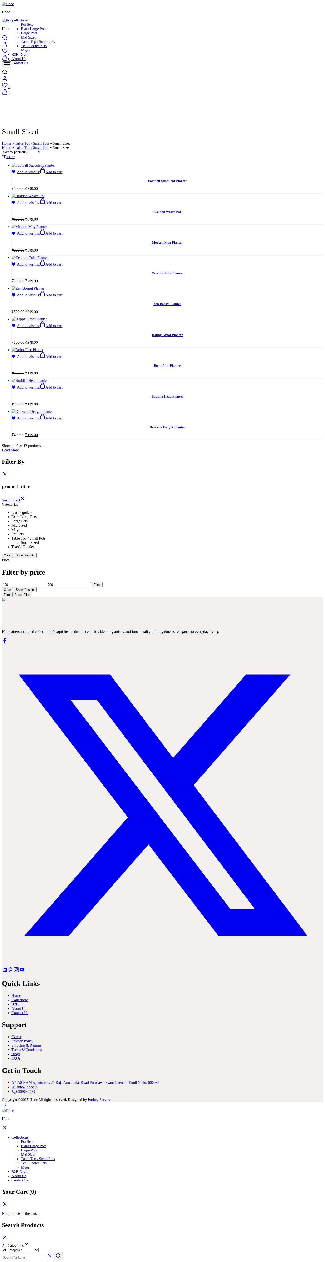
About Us (18, 59)
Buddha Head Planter (167, 396)
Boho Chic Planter (167, 366)
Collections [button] (19, 20)
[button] (51, 172)
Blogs (15, 1054)
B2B (15, 1004)
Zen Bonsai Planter (167, 304)
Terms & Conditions (26, 1050)
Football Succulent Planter (167, 181)
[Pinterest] (10, 971)
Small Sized (11, 500)
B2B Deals (19, 54)
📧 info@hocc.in (24, 1087)
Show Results (25, 555)
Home (6, 143)
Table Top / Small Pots (38, 42)
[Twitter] (162, 965)
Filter (97, 584)
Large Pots (29, 33)
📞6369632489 (23, 1092)
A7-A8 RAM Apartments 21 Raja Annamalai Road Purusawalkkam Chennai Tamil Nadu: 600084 (85, 1082)
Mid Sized (28, 37)
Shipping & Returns (26, 1045)
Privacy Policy (22, 1041)
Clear (7, 555)
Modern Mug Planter (167, 242)
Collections (19, 1000)
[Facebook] (5, 642)
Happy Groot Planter (167, 335)
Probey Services (100, 1100)
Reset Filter (22, 594)
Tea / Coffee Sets (34, 46)
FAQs (15, 1058)
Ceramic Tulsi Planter (167, 273)
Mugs (25, 50)
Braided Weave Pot (167, 212)
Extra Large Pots (33, 29)
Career (16, 1037)
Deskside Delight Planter (167, 427)
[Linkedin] (5, 971)
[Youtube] (22, 971)
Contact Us (19, 63)
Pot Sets (27, 24)
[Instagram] (16, 971)
